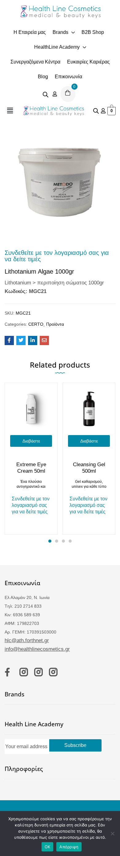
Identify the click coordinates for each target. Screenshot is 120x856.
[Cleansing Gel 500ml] (89, 409)
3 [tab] (63, 541)
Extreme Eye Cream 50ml (31, 468)
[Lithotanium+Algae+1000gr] (21, 340)
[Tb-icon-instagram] (23, 672)
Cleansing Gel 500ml (89, 468)
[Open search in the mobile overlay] (45, 94)
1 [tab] (49, 541)
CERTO (35, 324)
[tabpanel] (31, 459)
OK (47, 846)
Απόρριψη (68, 846)
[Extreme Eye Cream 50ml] (31, 409)
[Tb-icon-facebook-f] (9, 672)
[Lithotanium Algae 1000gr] (9, 340)
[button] (10, 110)
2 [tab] (56, 541)
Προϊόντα (55, 324)
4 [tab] (70, 541)
